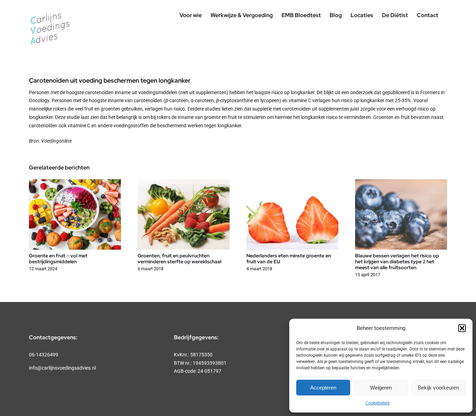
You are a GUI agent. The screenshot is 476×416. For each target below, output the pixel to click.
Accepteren (323, 388)
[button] (462, 328)
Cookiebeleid (378, 403)
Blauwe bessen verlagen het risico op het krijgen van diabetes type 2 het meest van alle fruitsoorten (397, 261)
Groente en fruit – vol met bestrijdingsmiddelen (58, 258)
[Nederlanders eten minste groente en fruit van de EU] (292, 182)
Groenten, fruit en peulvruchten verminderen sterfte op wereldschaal (179, 258)
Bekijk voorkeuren (438, 388)
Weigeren (381, 388)
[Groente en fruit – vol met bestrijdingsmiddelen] (75, 182)
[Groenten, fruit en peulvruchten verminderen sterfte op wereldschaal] (184, 182)
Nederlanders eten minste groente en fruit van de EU (288, 258)
